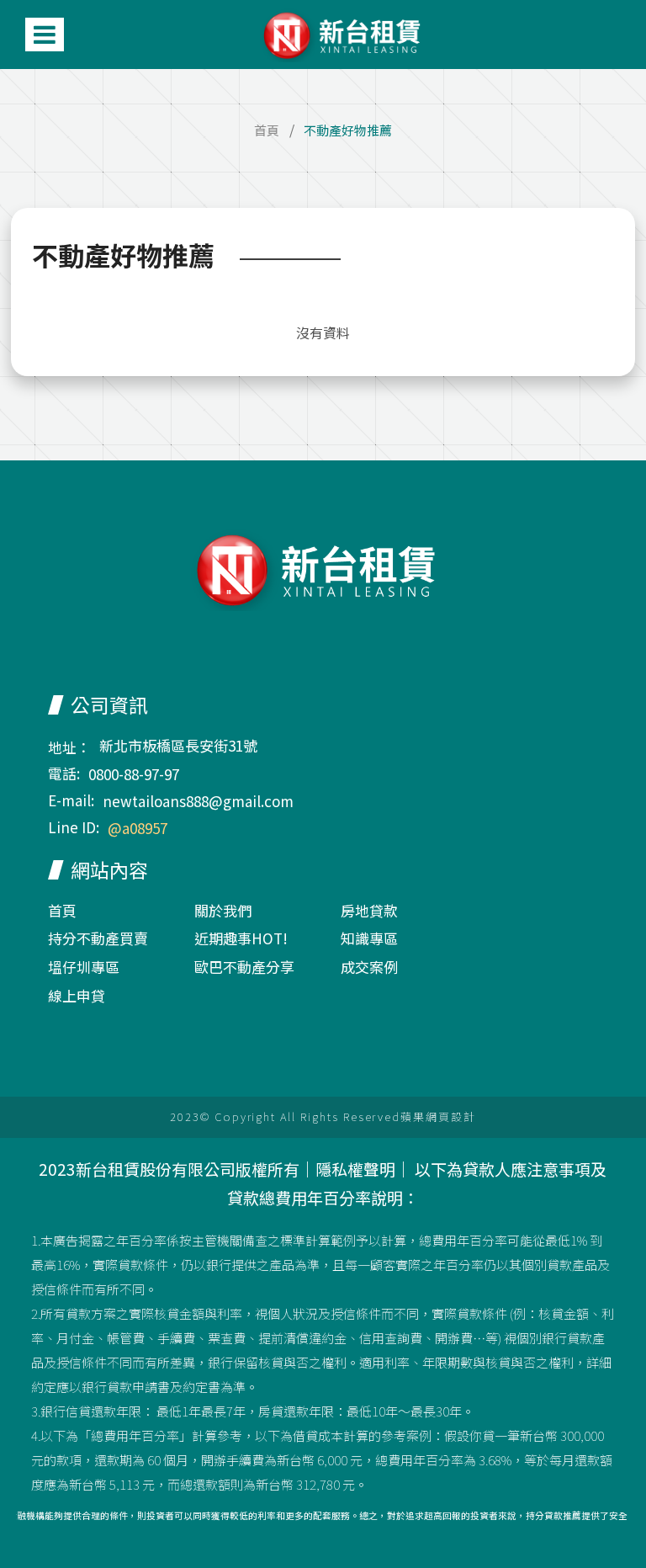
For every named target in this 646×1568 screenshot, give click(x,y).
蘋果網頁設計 (438, 1116)
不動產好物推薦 (348, 130)
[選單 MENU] (44, 34)
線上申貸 (76, 995)
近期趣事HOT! (241, 938)
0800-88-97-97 (133, 773)
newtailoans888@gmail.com (198, 800)
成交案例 (369, 966)
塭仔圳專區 (83, 966)
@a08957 (137, 827)
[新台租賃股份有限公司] (346, 34)
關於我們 (223, 910)
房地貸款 (369, 910)
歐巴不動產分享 (244, 966)
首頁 (266, 130)
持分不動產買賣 (98, 938)
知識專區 (369, 938)
